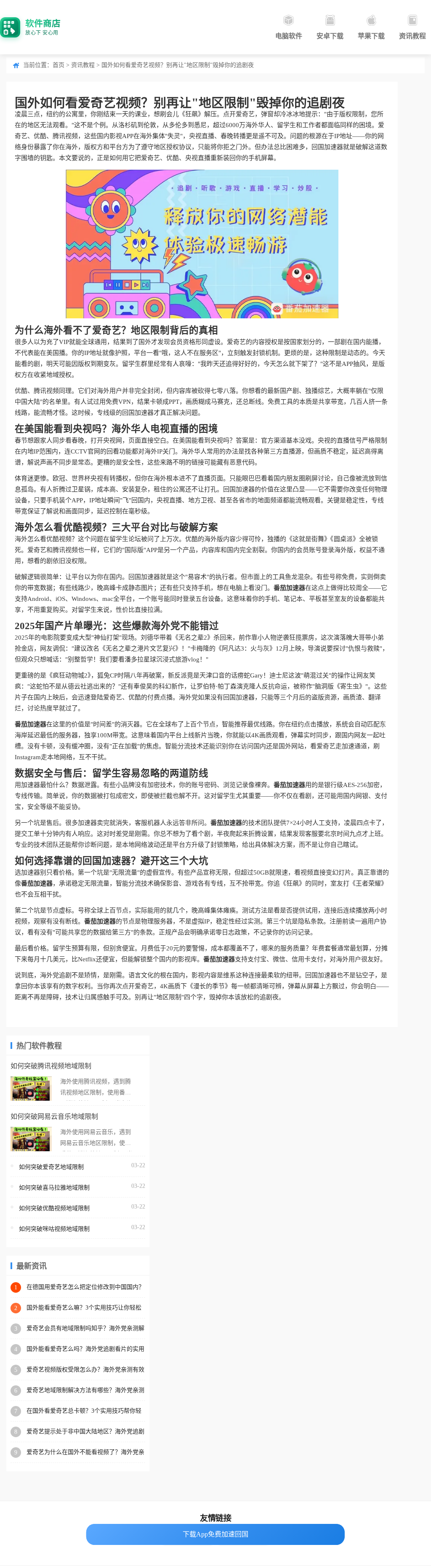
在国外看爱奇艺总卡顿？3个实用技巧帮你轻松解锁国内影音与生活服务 (84, 1411)
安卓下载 (330, 36)
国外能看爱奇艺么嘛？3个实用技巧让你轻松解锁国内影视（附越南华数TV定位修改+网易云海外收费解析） (85, 1308)
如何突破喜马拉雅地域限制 (54, 1188)
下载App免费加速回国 (215, 1534)
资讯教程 (412, 36)
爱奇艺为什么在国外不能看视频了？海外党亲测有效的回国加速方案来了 (85, 1452)
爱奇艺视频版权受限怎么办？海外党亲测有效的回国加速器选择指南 (85, 1370)
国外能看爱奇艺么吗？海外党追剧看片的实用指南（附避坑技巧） (85, 1349)
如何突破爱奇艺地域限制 (51, 1167)
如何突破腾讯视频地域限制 (51, 1066)
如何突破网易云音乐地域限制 (54, 1116)
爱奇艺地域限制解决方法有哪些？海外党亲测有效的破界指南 (85, 1390)
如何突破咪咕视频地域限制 (54, 1229)
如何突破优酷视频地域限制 (54, 1208)
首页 (58, 65)
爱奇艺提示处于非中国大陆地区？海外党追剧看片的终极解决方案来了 (85, 1431)
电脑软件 (288, 36)
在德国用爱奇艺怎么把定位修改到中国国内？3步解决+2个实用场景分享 (85, 1287)
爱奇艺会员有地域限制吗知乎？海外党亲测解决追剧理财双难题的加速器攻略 (85, 1328)
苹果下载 (371, 36)
